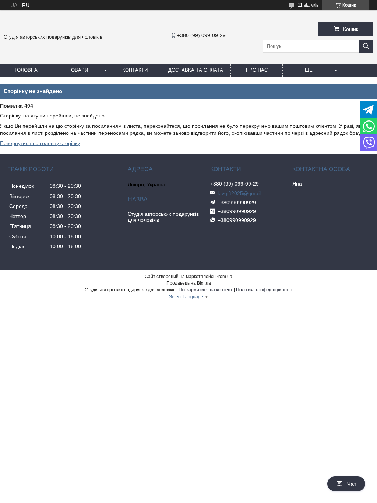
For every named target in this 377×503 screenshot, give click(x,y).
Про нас (257, 70)
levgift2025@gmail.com (243, 193)
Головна (26, 70)
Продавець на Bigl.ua (188, 283)
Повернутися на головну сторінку (40, 143)
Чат (351, 484)
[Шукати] (366, 46)
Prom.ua (223, 276)
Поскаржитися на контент (206, 289)
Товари (78, 70)
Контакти (135, 70)
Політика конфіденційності (264, 289)
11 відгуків (308, 5)
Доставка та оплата (195, 70)
